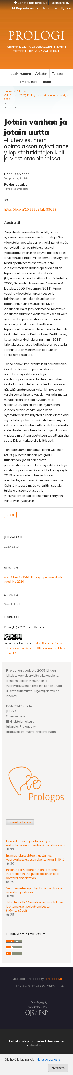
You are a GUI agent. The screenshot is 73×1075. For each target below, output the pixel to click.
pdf (11, 514)
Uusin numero (20, 73)
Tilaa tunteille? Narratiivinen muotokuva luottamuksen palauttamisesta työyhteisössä (34, 906)
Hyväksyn (58, 1067)
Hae (67, 8)
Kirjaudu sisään (27, 8)
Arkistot (41, 73)
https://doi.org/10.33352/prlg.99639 (30, 209)
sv (56, 8)
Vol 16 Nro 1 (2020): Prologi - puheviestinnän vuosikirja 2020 (36, 97)
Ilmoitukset (28, 82)
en (49, 8)
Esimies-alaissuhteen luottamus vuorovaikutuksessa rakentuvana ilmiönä (35, 857)
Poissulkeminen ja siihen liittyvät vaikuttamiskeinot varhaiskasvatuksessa (35, 843)
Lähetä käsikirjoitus (32, 3)
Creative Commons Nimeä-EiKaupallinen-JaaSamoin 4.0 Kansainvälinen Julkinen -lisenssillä (36, 648)
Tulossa (58, 73)
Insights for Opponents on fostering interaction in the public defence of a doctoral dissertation (32, 874)
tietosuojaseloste (48, 1059)
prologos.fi (53, 979)
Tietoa (46, 82)
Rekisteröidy (60, 3)
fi (44, 8)
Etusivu (8, 90)
